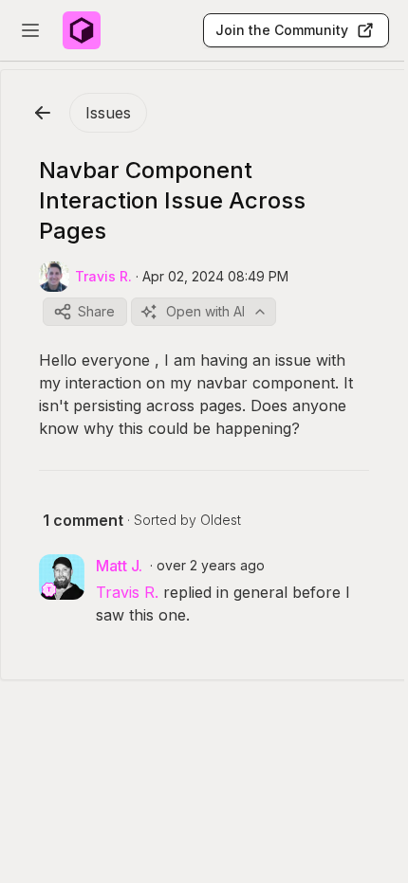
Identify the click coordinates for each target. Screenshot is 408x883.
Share (96, 311)
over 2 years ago (211, 565)
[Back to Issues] (43, 113)
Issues (108, 112)
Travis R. (127, 592)
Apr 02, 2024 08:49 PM (215, 276)
